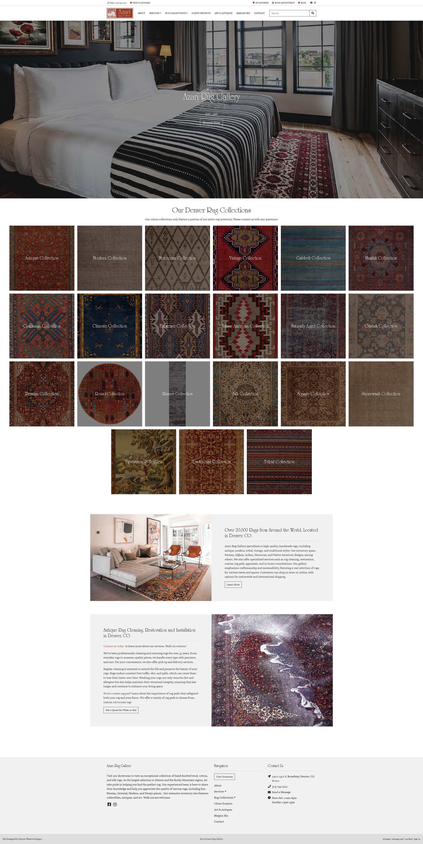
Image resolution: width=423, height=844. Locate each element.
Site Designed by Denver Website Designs (22, 839)
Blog (303, 2)
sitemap (386, 839)
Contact (259, 13)
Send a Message (281, 792)
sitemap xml (398, 839)
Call (118, 2)
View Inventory (224, 776)
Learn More (233, 584)
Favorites (262, 2)
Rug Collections (175, 13)
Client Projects (201, 13)
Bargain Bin (243, 13)
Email (141, 2)
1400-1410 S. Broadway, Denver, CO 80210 (293, 778)
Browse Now (211, 122)
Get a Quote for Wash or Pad (121, 710)
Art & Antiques (223, 13)
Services (154, 13)
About (141, 13)
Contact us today (113, 646)
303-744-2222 (279, 786)
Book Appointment (285, 2)
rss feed (408, 839)
